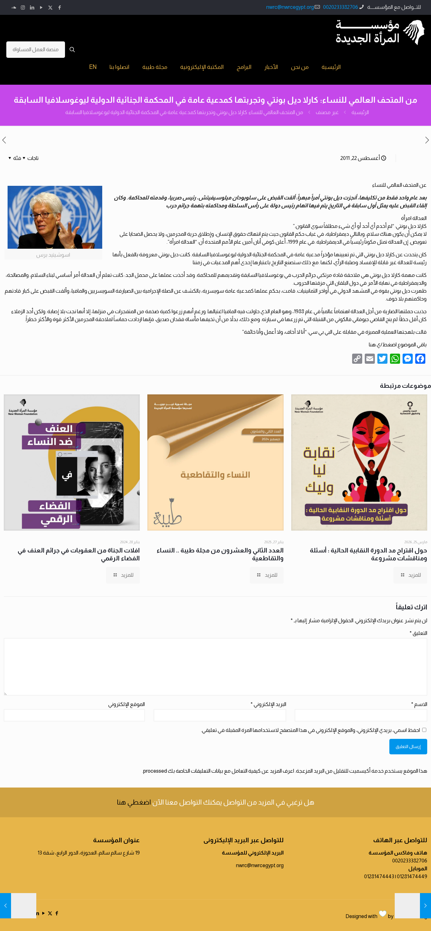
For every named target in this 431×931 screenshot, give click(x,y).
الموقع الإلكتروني (126, 704)
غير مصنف (327, 112)
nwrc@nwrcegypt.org (290, 7)
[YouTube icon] (41, 7)
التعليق (418, 633)
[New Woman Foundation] (380, 32)
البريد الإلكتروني (268, 704)
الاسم (419, 704)
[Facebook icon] (59, 7)
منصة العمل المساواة (36, 49)
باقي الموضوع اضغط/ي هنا (398, 345)
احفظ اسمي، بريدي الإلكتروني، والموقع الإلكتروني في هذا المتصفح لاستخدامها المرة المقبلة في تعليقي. (310, 730)
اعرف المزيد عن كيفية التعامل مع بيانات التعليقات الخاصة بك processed (218, 771)
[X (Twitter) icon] (50, 7)
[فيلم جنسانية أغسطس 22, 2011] (5, 905)
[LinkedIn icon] (32, 7)
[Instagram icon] (23, 7)
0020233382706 (340, 7)
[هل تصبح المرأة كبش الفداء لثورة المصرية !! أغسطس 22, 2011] (425, 905)
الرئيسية (360, 112)
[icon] (13, 7)
